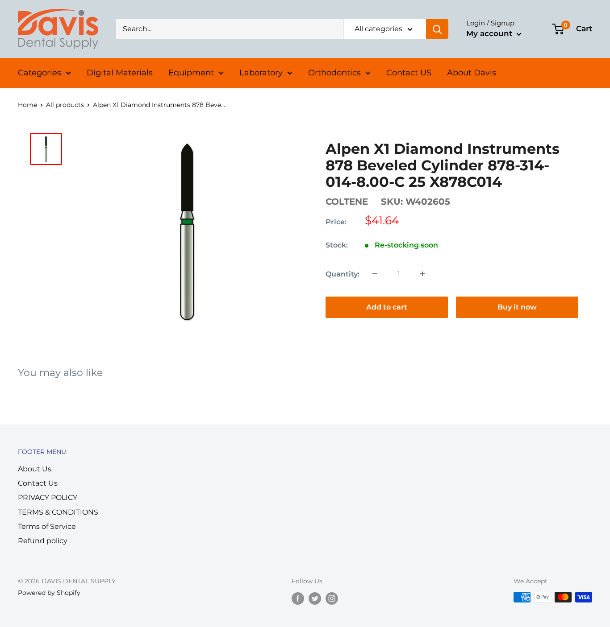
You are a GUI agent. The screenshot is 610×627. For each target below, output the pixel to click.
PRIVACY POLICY (47, 497)
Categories (39, 73)
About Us (34, 469)
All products (65, 105)
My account (490, 33)
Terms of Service (47, 526)
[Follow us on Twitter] (315, 598)
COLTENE (347, 201)
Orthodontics (334, 73)
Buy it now (517, 306)
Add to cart (386, 306)
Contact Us (38, 483)
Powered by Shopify (49, 593)
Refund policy (42, 540)
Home (27, 105)
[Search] (437, 29)
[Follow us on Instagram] (332, 598)
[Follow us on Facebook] (298, 598)
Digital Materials (120, 73)
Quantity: (342, 273)
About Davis (471, 73)
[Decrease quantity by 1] (374, 273)
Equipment (191, 73)
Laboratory (261, 73)
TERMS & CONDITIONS (58, 512)
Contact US (408, 73)
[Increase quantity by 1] (422, 273)
